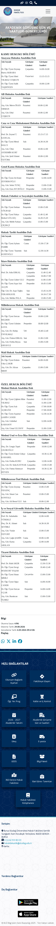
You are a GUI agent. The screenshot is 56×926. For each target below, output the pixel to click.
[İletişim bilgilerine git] (35, 3)
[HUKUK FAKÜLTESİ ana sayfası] (8, 11)
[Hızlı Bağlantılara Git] (22, 3)
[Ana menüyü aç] (47, 11)
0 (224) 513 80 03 (12, 840)
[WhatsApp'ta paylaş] (3, 641)
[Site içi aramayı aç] (31, 2)
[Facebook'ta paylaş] (20, 641)
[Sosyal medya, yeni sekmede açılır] (26, 3)
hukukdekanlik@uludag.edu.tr (18, 843)
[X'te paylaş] (9, 641)
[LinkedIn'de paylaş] (14, 641)
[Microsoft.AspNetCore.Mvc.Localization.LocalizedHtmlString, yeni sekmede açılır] (28, 902)
